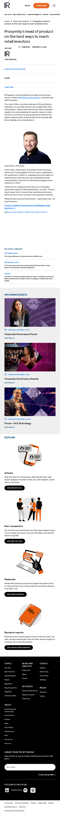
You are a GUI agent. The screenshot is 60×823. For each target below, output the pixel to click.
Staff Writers (10, 59)
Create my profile (46, 775)
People (7, 274)
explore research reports (18, 648)
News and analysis (21, 21)
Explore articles (14, 488)
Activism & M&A (10, 253)
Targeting (9, 87)
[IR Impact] (7, 5)
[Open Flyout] (54, 5)
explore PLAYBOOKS (15, 594)
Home (7, 21)
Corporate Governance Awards (21, 378)
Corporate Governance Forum (20, 334)
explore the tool (15, 541)
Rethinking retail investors (29, 97)
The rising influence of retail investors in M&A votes (23, 256)
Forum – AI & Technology (17, 423)
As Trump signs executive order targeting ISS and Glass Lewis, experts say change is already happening (27, 266)
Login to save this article (14, 69)
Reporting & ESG (11, 262)
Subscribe (41, 5)
